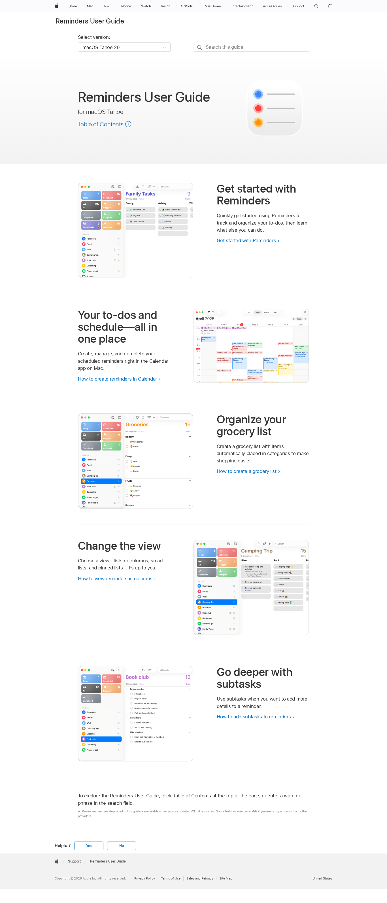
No (121, 846)
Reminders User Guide (90, 21)
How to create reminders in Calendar (117, 379)
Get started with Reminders (246, 240)
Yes (89, 846)
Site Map (225, 878)
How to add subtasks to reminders (254, 717)
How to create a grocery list (247, 471)
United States (322, 878)
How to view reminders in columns (115, 578)
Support (74, 861)
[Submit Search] (200, 47)
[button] (316, 6)
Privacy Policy (144, 878)
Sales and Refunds (199, 878)
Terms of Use (170, 878)
